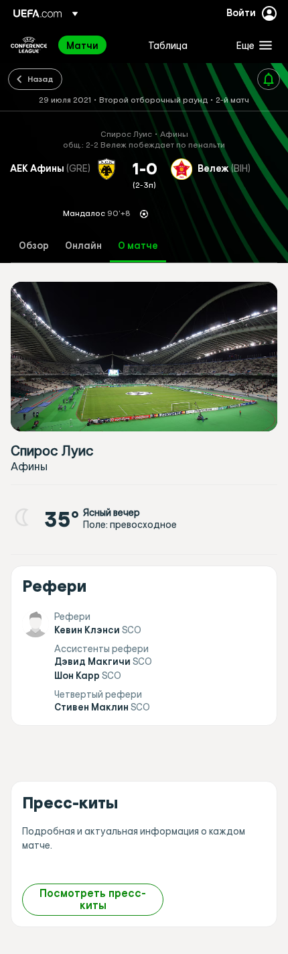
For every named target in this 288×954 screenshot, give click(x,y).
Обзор (34, 246)
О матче (138, 246)
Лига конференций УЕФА (29, 45)
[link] (82, 45)
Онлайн (83, 246)
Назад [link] (40, 78)
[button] (251, 45)
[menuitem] (96, 45)
